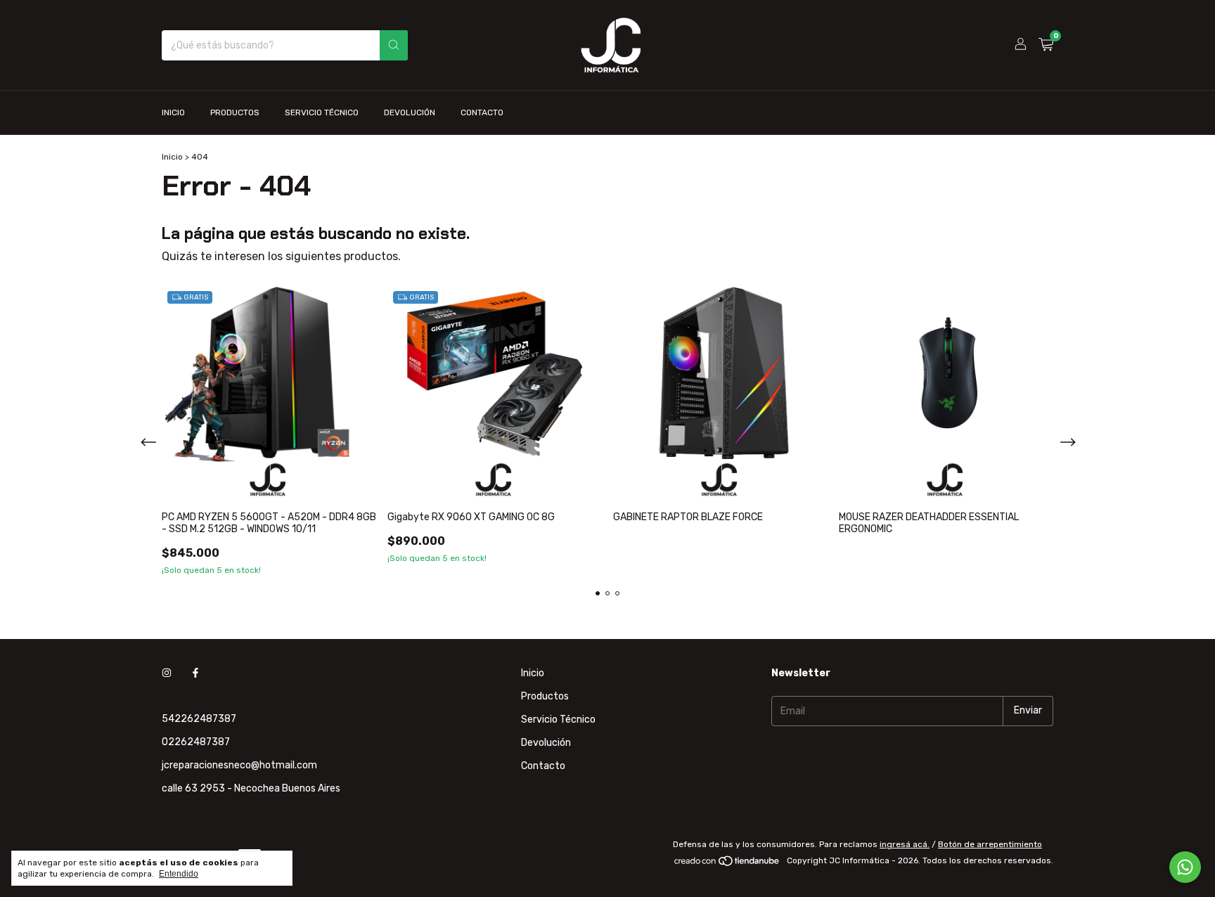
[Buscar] (394, 45)
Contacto (482, 112)
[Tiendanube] (727, 864)
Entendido (178, 874)
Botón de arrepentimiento (990, 844)
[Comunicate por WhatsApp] (1185, 867)
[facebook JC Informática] (195, 673)
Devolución (409, 112)
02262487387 (196, 742)
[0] (1046, 45)
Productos (234, 112)
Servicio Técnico (322, 112)
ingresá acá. (905, 844)
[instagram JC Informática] (167, 673)
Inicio (173, 112)
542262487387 (199, 719)
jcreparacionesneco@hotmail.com (239, 765)
